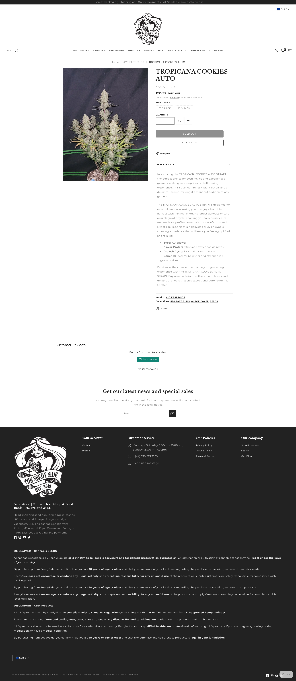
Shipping (174, 97)
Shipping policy (110, 674)
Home (115, 62)
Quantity (162, 114)
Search (245, 450)
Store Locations (250, 445)
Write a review (148, 359)
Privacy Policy (204, 445)
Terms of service (91, 674)
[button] (12, 50)
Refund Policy (204, 450)
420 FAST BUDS (133, 62)
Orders (86, 445)
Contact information (129, 674)
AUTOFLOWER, (200, 301)
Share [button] (164, 308)
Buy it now (189, 142)
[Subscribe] (172, 413)
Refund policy (58, 674)
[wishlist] (179, 120)
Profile (86, 450)
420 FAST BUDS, (180, 301)
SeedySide (25, 674)
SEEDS (214, 301)
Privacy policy (74, 674)
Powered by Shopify (39, 674)
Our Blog (246, 456)
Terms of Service (205, 456)
